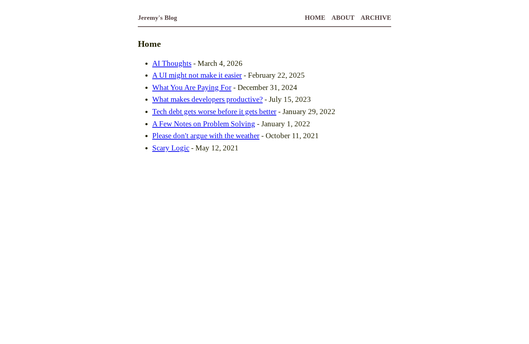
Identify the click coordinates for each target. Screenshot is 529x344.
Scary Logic (170, 148)
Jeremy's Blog (157, 17)
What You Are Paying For (191, 87)
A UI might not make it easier (197, 75)
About (342, 17)
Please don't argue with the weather (205, 135)
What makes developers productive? (207, 99)
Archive (376, 17)
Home (315, 17)
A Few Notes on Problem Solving (203, 123)
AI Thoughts (171, 63)
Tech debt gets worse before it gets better (214, 111)
